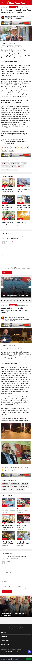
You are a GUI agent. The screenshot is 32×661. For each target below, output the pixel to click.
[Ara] (2, 7)
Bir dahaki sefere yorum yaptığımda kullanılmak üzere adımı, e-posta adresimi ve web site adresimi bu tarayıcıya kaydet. (17, 267)
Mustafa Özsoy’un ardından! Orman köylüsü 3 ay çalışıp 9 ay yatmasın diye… (15, 141)
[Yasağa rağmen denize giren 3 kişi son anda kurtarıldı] (23, 538)
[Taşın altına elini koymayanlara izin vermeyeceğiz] (16, 606)
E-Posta (4, 261)
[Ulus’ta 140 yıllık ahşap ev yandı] (23, 218)
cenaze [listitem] (24, 163)
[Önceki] (2, 287)
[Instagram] (21, 627)
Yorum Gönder (7, 272)
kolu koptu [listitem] (15, 486)
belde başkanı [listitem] (6, 486)
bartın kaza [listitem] (25, 483)
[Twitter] (16, 627)
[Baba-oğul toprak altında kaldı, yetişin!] (8, 538)
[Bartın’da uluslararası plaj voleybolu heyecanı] (16, 287)
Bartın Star (8, 16)
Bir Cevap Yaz (7, 233)
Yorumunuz (9, 241)
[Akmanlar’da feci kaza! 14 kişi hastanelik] (23, 522)
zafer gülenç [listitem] (20, 489)
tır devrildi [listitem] (11, 489)
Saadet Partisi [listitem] (24, 486)
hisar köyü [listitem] (5, 166)
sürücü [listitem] (4, 489)
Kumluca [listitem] (20, 166)
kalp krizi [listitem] (13, 166)
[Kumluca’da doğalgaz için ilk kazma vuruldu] (23, 202)
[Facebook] (11, 627)
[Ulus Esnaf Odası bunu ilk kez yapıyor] (8, 186)
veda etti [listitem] (15, 169)
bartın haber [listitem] (5, 163)
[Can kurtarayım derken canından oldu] (8, 505)
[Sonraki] (30, 287)
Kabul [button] (29, 658)
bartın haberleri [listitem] (15, 163)
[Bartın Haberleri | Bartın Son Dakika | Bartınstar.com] (15, 3)
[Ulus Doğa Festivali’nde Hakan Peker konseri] (8, 202)
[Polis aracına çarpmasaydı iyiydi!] (23, 505)
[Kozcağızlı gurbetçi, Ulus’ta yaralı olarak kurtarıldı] (8, 218)
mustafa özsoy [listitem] (6, 169)
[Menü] (2, 3)
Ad (3, 255)
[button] (5, 7)
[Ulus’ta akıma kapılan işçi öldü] (23, 186)
